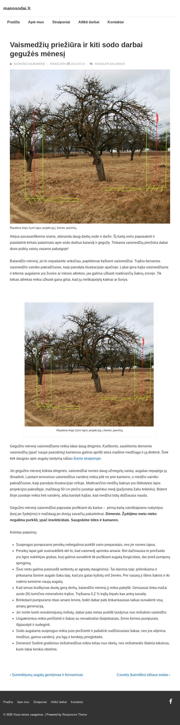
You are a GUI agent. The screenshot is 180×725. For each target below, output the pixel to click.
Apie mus (36, 22)
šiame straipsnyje (87, 458)
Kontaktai (116, 22)
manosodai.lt (17, 8)
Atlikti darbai (88, 22)
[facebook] (171, 703)
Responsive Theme (74, 714)
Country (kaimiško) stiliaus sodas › (143, 675)
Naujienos (117, 64)
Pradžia (13, 22)
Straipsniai (61, 22)
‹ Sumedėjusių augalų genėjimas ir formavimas (46, 675)
